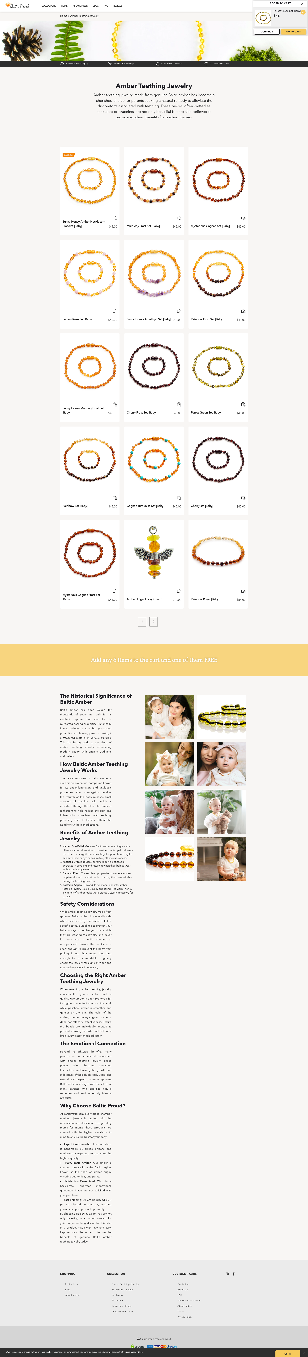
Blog (96, 6)
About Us (182, 1290)
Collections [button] (49, 6)
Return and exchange (189, 1301)
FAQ (106, 6)
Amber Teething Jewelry (125, 1284)
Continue (267, 31)
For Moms (117, 1295)
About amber (80, 6)
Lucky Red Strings (122, 1306)
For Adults (117, 1301)
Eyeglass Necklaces (122, 1311)
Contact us (183, 1284)
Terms (180, 1311)
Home (64, 6)
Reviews (117, 6)
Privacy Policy (184, 1317)
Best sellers (71, 1284)
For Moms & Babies (122, 1290)
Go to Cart (293, 31)
